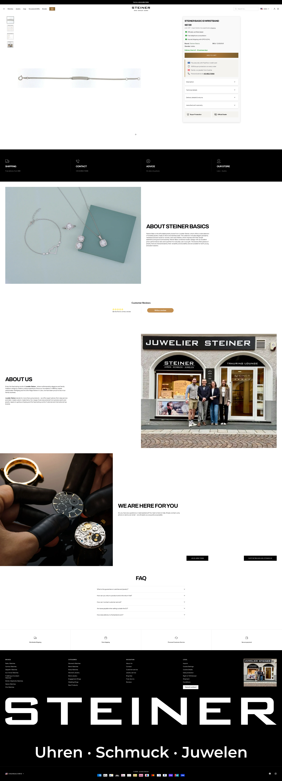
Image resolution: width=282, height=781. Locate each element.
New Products (73, 685)
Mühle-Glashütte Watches (14, 681)
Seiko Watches (10, 663)
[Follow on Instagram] (276, 774)
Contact (129, 666)
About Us (129, 663)
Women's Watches (74, 663)
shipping (213, 28)
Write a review (160, 310)
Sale (52, 9)
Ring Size (129, 676)
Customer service (132, 669)
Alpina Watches (10, 684)
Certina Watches (10, 666)
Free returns (130, 679)
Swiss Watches (73, 669)
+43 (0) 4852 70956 (143, 2)
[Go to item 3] (10, 36)
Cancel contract (190, 687)
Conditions (186, 682)
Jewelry (18, 9)
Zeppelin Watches (11, 669)
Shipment (186, 679)
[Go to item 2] (10, 28)
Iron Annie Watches (11, 673)
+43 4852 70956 (208, 74)
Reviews (129, 682)
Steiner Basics (195, 43)
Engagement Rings (74, 679)
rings (24, 9)
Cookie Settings (188, 666)
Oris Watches (9, 687)
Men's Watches (73, 666)
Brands (44, 9)
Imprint (185, 663)
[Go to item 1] (10, 19)
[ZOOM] (136, 134)
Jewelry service (131, 673)
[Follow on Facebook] (270, 774)
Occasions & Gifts (34, 9)
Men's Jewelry (72, 676)
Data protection (188, 673)
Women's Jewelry (74, 673)
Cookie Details (188, 669)
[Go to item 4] (10, 44)
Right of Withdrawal (189, 676)
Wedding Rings (73, 682)
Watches (10, 9)
